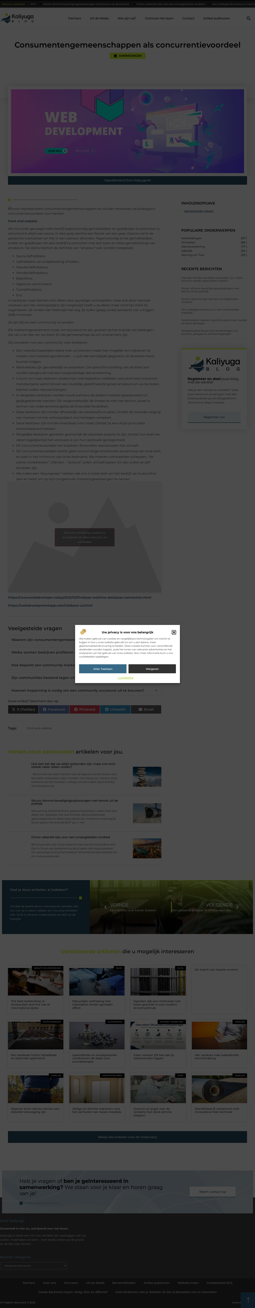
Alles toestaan (103, 668)
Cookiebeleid (125, 677)
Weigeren (152, 668)
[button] (174, 632)
